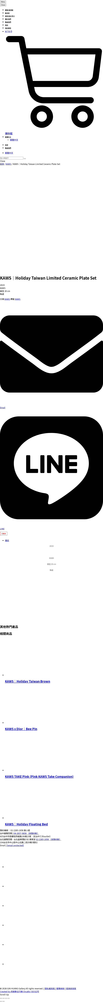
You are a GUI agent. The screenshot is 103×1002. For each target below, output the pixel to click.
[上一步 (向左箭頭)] (1, 1001)
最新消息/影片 (10, 16)
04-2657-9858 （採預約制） (26, 833)
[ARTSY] (24, 886)
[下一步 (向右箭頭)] (4, 1001)
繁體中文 (8, 137)
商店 (6, 25)
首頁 (2, 163)
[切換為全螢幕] (4, 998)
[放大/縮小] (1, 998)
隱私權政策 (50, 988)
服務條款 (60, 988)
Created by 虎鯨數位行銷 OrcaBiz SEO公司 (19, 991)
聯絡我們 (8, 22)
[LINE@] (24, 905)
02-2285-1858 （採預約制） (48, 839)
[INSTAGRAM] (24, 925)
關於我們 (8, 19)
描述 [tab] (7, 540)
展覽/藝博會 (9, 10)
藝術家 (7, 13)
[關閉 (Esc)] (9, 998)
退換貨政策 (71, 988)
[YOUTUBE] (24, 963)
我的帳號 (8, 28)
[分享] (6, 998)
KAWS (8, 163)
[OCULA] (24, 866)
